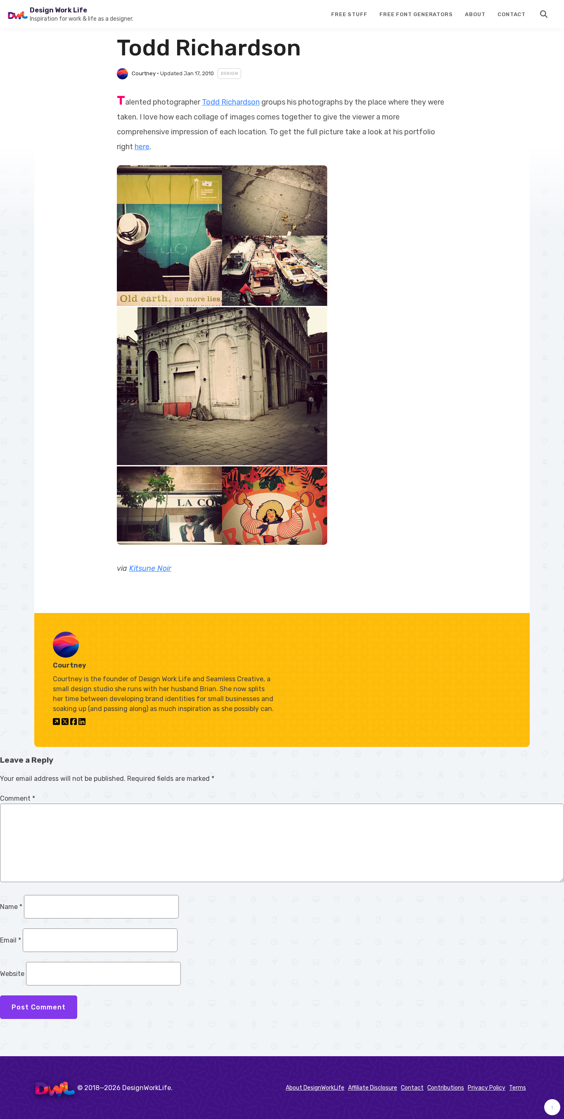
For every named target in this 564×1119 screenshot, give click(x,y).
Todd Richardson (231, 102)
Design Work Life (58, 10)
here (142, 146)
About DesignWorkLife (315, 1087)
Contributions (445, 1087)
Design (229, 73)
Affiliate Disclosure (372, 1087)
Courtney (144, 73)
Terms (517, 1087)
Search (544, 14)
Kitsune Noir (150, 568)
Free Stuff (349, 14)
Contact (512, 14)
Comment (17, 798)
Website (12, 974)
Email (10, 940)
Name (11, 907)
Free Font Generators (416, 14)
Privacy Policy (486, 1087)
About (475, 14)
